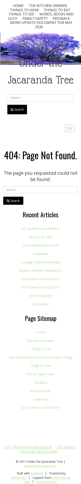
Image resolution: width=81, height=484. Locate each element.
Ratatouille (40, 254)
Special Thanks (46, 482)
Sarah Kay (40, 399)
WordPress (18, 478)
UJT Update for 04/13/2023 (40, 279)
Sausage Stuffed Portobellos (40, 262)
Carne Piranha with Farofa (40, 245)
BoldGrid (37, 473)
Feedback (61, 18)
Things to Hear (40, 366)
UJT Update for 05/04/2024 (40, 228)
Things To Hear (24, 10)
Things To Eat (40, 349)
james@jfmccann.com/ (40, 466)
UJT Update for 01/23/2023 (40, 287)
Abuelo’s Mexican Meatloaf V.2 (40, 270)
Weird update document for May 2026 (41, 24)
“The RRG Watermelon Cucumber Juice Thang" (40, 357)
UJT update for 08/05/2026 (28, 447)
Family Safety (35, 18)
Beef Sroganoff (40, 296)
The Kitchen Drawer (48, 5)
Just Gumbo (40, 304)
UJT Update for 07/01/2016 (40, 408)
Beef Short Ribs (40, 391)
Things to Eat (57, 10)
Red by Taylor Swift (40, 374)
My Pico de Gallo (40, 237)
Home (18, 5)
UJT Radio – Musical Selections (49, 449)
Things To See (21, 14)
